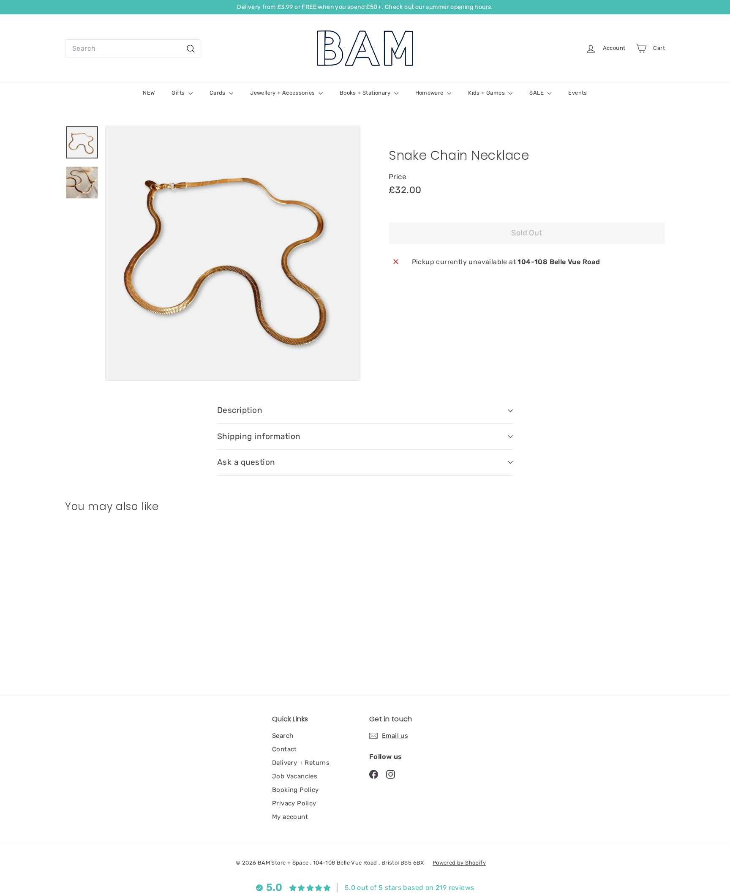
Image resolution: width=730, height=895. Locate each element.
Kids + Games (487, 93)
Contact (284, 749)
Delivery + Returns (301, 763)
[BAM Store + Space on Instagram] (390, 774)
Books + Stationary (366, 93)
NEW (149, 93)
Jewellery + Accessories (283, 93)
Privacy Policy (294, 803)
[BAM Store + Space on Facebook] (373, 774)
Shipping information (259, 436)
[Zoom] (233, 253)
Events (577, 93)
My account (290, 817)
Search (282, 735)
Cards (218, 93)
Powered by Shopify (459, 863)
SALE (537, 93)
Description (239, 410)
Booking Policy (295, 790)
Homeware (430, 93)
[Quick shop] (154, 535)
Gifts (179, 93)
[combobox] (132, 48)
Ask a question (246, 462)
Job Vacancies (294, 776)
